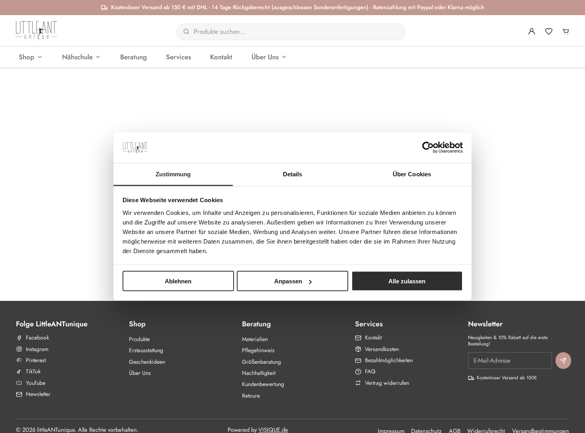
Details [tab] (292, 173)
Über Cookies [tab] (412, 173)
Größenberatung (261, 362)
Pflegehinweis (258, 350)
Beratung (133, 56)
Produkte (139, 339)
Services (178, 56)
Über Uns (265, 56)
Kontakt (221, 56)
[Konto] (531, 31)
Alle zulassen (406, 281)
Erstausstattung (146, 350)
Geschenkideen (147, 362)
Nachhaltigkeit (258, 373)
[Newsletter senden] (563, 360)
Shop (26, 56)
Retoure (251, 396)
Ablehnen (178, 281)
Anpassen (288, 281)
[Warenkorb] (566, 31)
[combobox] (282, 31)
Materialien (255, 339)
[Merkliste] (548, 31)
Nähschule (77, 56)
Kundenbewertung (263, 384)
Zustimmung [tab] (173, 173)
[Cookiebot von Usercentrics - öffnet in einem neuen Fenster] (428, 148)
